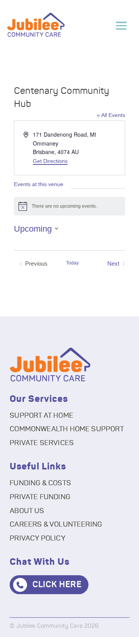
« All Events (111, 115)
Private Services (42, 443)
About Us (27, 511)
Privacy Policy (38, 538)
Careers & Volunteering (56, 524)
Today (72, 263)
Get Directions (50, 161)
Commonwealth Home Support (67, 429)
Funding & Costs (40, 483)
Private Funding (40, 497)
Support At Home (41, 415)
